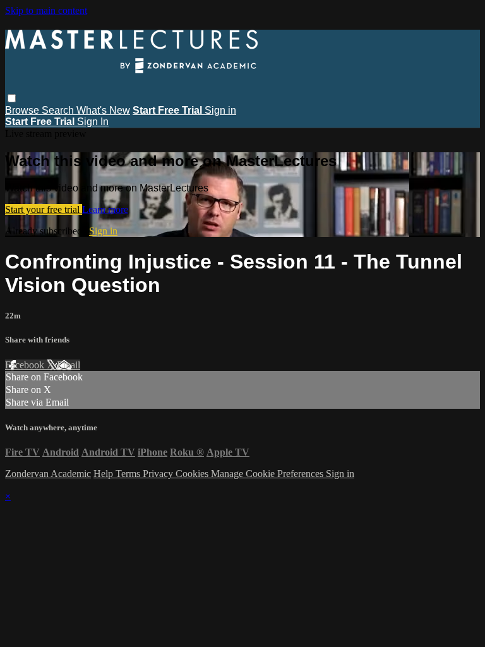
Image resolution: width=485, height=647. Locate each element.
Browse (23, 110)
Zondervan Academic (48, 473)
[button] (12, 98)
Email (68, 365)
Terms (129, 473)
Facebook (26, 365)
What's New (103, 110)
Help (104, 473)
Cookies (193, 473)
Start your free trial (43, 209)
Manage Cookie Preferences (268, 473)
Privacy (159, 473)
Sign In (93, 121)
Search (59, 110)
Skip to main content (46, 10)
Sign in (220, 110)
